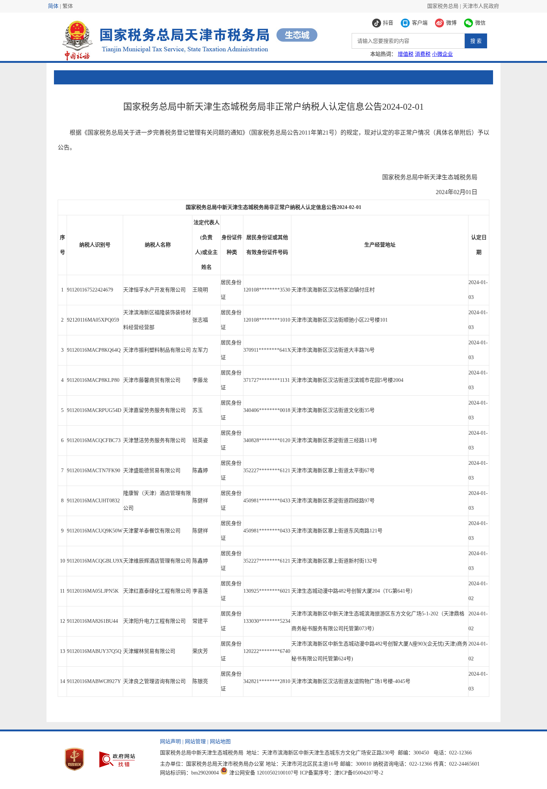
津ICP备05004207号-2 (358, 773)
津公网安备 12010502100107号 (263, 773)
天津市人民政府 (481, 6)
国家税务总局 (442, 6)
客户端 (420, 23)
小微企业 (442, 54)
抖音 (388, 23)
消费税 (423, 54)
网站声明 (170, 741)
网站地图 (220, 741)
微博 (451, 23)
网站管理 (195, 741)
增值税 (405, 54)
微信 (480, 23)
